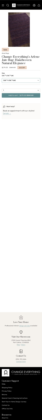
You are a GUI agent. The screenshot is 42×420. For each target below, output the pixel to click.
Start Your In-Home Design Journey (14, 401)
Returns (4, 394)
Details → (7, 113)
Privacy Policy (7, 391)
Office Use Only (7, 408)
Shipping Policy (7, 387)
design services (24, 325)
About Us (5, 418)
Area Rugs (5, 53)
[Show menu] (3, 5)
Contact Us (6, 405)
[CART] (39, 5)
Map (18, 344)
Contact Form (21, 361)
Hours (23, 344)
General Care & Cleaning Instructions (14, 398)
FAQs (3, 384)
